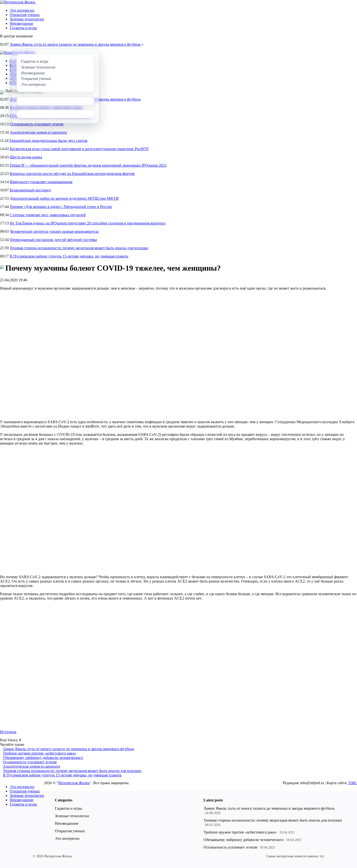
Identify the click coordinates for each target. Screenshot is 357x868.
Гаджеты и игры (23, 28)
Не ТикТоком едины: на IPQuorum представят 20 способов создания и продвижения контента (87, 223)
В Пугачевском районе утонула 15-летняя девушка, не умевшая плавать (69, 256)
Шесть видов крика (26, 157)
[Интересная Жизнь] (17, 2)
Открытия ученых (25, 15)
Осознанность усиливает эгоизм (36, 124)
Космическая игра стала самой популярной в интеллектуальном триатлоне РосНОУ (79, 149)
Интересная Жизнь (74, 783)
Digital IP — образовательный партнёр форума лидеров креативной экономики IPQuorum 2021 (88, 165)
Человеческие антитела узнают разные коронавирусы (54, 231)
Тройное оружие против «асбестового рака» (39, 753)
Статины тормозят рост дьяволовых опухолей (48, 215)
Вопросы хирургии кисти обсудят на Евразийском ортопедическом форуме (72, 174)
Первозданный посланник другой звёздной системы (53, 240)
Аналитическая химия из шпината (38, 132)
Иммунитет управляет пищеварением (41, 182)
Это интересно (22, 10)
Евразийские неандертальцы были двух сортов (48, 140)
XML (352, 783)
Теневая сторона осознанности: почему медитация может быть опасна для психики (79, 248)
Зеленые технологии (27, 19)
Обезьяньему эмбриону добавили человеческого (43, 758)
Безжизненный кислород (30, 190)
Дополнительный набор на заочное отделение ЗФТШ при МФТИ (64, 198)
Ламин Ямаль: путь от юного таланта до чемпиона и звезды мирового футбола (75, 44)
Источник (8, 732)
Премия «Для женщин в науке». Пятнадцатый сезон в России (61, 207)
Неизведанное (21, 23)
